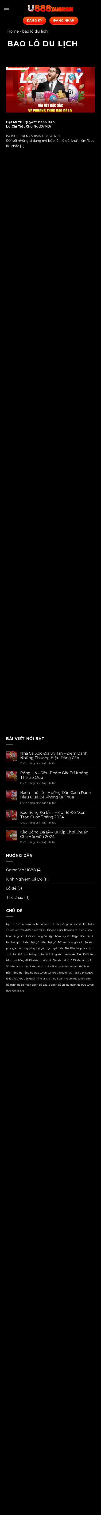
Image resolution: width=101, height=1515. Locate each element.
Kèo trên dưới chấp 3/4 (43, 960)
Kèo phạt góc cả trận (75, 942)
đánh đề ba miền (20, 984)
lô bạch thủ (62, 966)
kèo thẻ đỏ (64, 954)
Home (13, 31)
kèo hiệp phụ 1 (15, 942)
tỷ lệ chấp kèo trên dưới (20, 978)
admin (55, 136)
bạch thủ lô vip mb (43, 924)
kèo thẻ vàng (49, 954)
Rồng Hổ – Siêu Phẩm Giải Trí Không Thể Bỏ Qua (54, 775)
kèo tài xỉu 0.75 (67, 960)
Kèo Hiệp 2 (86, 936)
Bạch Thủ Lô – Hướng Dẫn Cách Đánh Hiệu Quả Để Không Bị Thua (55, 794)
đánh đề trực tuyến (82, 984)
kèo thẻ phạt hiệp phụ (26, 954)
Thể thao (14, 897)
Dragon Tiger (55, 930)
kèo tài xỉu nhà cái (43, 966)
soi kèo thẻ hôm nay (60, 972)
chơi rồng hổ (64, 924)
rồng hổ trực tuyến (35, 972)
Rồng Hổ (17, 972)
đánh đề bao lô (41, 984)
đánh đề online (60, 984)
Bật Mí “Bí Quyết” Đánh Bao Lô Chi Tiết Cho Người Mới (30, 124)
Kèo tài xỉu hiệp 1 (20, 966)
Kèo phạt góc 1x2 (51, 942)
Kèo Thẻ (64, 948)
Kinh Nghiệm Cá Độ (24, 879)
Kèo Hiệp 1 (73, 936)
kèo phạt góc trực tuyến (43, 948)
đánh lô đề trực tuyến (72, 978)
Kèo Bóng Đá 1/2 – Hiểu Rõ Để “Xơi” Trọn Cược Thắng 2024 (52, 814)
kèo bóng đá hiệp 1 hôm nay (49, 936)
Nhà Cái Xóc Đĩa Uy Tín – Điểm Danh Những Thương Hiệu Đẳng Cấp (54, 755)
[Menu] (6, 8)
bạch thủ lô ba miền (18, 924)
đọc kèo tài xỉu (15, 990)
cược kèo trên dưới (19, 930)
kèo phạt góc (32, 942)
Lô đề (11, 888)
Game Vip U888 (21, 870)
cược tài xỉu (39, 930)
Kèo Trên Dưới (80, 954)
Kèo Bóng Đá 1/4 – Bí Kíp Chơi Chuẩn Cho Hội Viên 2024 (54, 834)
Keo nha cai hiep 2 (75, 930)
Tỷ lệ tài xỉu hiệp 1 (47, 978)
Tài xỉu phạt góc (83, 972)
